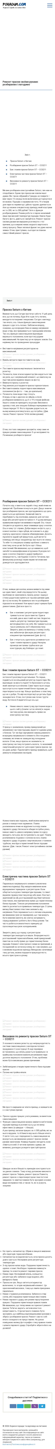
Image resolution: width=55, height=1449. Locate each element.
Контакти (7, 1444)
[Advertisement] (27, 44)
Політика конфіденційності (23, 1444)
